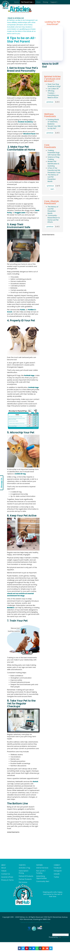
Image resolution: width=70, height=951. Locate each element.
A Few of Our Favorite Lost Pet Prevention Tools (54, 170)
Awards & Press (7, 877)
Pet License (23, 882)
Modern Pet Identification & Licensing (53, 163)
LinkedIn (57, 874)
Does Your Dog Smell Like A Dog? (54, 85)
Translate (65, 937)
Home (16, 2)
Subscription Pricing (23, 872)
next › (52, 189)
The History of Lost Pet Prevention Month (53, 178)
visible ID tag (20, 474)
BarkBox (10, 608)
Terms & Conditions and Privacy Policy (35, 922)
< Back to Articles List (15, 18)
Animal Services (42, 868)
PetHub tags (29, 375)
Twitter (56, 877)
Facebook (57, 868)
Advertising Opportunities (41, 877)
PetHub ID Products (26, 876)
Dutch (35, 781)
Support (54, 2)
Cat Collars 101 (53, 89)
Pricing (45, 2)
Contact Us (5, 874)
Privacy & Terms (7, 880)
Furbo (22, 310)
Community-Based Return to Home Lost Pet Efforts (54, 218)
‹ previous (49, 102)
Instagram (58, 871)
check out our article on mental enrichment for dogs (20, 594)
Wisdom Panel (29, 134)
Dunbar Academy (25, 122)
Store (38, 2)
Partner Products (25, 879)
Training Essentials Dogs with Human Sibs (54, 152)
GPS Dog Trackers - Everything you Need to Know (53, 94)
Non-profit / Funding (41, 872)
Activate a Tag (24, 868)
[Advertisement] (23, 846)
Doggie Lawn (20, 213)
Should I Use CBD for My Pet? (54, 127)
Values (3, 871)
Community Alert (42, 881)
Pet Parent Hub (27, 2)
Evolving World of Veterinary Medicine (53, 121)
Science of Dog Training (53, 158)
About (3, 868)
